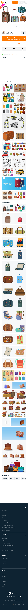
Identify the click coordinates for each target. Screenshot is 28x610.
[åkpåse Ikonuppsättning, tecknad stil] (10, 184)
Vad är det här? (15, 54)
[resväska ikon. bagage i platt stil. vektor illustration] (8, 286)
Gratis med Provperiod (14, 38)
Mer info (5, 56)
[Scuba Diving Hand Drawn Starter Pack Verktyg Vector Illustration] (13, 141)
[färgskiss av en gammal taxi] (8, 221)
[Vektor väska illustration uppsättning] (8, 96)
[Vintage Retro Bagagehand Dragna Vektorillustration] (8, 267)
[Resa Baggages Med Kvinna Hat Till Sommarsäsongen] (7, 116)
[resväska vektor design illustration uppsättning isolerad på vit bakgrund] (7, 213)
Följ (23, 33)
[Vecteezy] (2, 2)
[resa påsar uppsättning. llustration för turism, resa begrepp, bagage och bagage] (8, 600)
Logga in (21, 2)
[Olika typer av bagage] (9, 177)
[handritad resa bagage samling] (9, 203)
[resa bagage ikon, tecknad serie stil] (8, 298)
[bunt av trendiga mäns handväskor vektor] (7, 244)
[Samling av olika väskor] (8, 127)
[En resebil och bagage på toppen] (20, 176)
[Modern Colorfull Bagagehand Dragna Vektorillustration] (8, 87)
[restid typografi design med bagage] (17, 165)
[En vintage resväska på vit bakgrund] (8, 155)
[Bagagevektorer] (8, 253)
